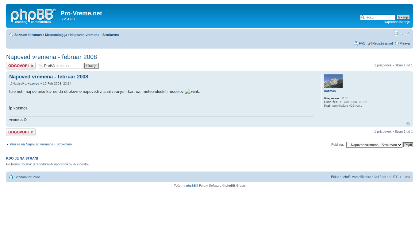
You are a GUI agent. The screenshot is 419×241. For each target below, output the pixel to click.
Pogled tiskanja (396, 33)
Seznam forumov (28, 35)
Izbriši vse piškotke (357, 177)
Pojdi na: (337, 144)
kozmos (33, 83)
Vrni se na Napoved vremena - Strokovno (41, 144)
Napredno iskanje (397, 22)
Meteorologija (56, 35)
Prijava (405, 43)
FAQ (362, 43)
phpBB (191, 185)
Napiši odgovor (17, 63)
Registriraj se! (382, 43)
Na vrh (408, 123)
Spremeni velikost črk (405, 33)
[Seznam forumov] (34, 15)
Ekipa (335, 177)
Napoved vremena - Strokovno (94, 35)
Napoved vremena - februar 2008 (51, 56)
